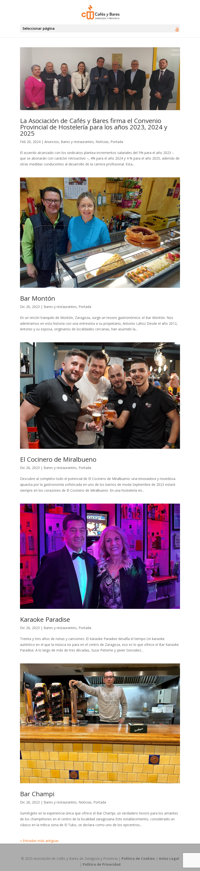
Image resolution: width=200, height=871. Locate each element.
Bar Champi (37, 793)
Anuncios (51, 141)
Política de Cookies (138, 858)
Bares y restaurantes (77, 141)
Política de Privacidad (101, 864)
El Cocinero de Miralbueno (58, 459)
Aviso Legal (169, 858)
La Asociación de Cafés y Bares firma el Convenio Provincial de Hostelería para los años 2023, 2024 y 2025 (93, 127)
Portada (116, 141)
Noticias (102, 141)
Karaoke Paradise (45, 619)
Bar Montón (37, 298)
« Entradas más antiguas (39, 840)
